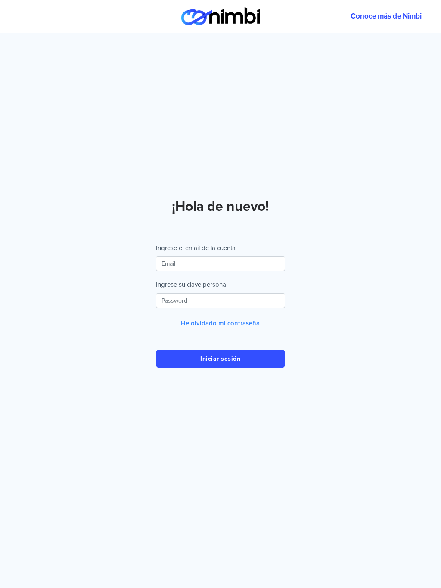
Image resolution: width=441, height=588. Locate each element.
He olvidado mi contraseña (220, 323)
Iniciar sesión (220, 358)
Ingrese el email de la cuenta (196, 248)
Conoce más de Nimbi (386, 16)
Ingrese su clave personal (191, 284)
